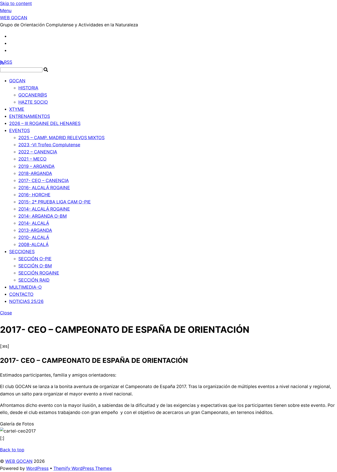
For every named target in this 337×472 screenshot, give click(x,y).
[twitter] (11, 43)
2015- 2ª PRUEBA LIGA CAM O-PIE (54, 202)
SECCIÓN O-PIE (35, 258)
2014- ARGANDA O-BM (42, 216)
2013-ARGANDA (35, 230)
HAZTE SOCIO (33, 102)
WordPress (37, 468)
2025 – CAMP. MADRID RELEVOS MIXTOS (61, 137)
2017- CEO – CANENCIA (43, 180)
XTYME (16, 109)
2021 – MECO (32, 159)
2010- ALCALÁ (33, 237)
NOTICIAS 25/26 (26, 301)
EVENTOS (19, 130)
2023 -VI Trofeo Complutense (49, 144)
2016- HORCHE (34, 194)
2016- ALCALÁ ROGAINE (44, 187)
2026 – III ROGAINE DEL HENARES (44, 123)
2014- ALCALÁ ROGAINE (44, 209)
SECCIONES (22, 251)
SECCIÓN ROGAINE (38, 273)
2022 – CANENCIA (37, 152)
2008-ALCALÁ (33, 244)
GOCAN (17, 80)
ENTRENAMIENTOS (29, 116)
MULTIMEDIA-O (25, 287)
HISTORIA (28, 88)
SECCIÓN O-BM (35, 266)
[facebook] (11, 36)
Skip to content (16, 3)
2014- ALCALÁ (33, 223)
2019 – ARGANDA (36, 166)
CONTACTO (21, 294)
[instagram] (11, 50)
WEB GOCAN (19, 461)
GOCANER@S (32, 95)
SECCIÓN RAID (34, 280)
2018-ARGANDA (35, 173)
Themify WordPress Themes (82, 468)
